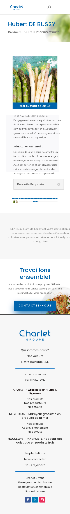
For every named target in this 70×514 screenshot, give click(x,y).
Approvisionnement (35, 427)
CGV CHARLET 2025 (35, 380)
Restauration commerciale (35, 487)
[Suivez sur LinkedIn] (35, 500)
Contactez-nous (35, 305)
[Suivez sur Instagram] (42, 500)
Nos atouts (35, 431)
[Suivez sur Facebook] (28, 500)
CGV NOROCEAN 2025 (35, 374)
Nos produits (35, 399)
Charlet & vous (34, 478)
